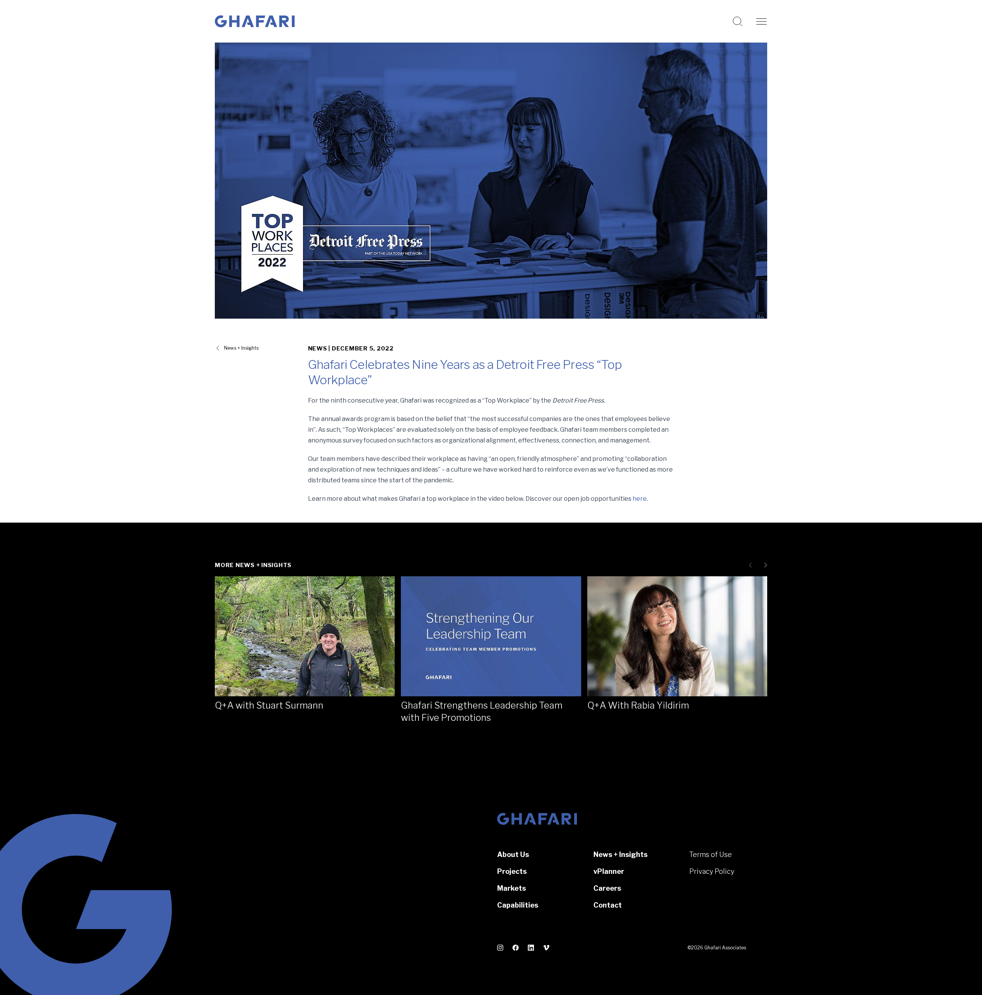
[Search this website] (737, 21)
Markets (511, 888)
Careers (607, 888)
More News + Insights (253, 565)
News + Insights (241, 348)
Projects (512, 871)
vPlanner (608, 871)
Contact (607, 905)
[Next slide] (764, 565)
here (640, 498)
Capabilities (517, 905)
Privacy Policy (711, 871)
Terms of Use (710, 854)
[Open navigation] (761, 21)
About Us (513, 854)
